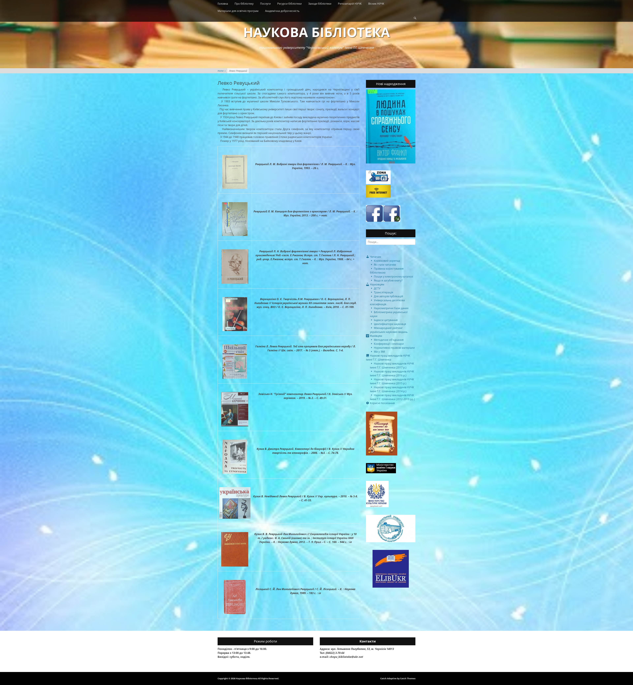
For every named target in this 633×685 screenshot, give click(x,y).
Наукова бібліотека (316, 32)
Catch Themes (407, 678)
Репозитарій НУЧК (350, 3)
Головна (223, 3)
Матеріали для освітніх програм (238, 11)
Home (222, 70)
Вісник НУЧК (376, 3)
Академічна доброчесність (282, 11)
